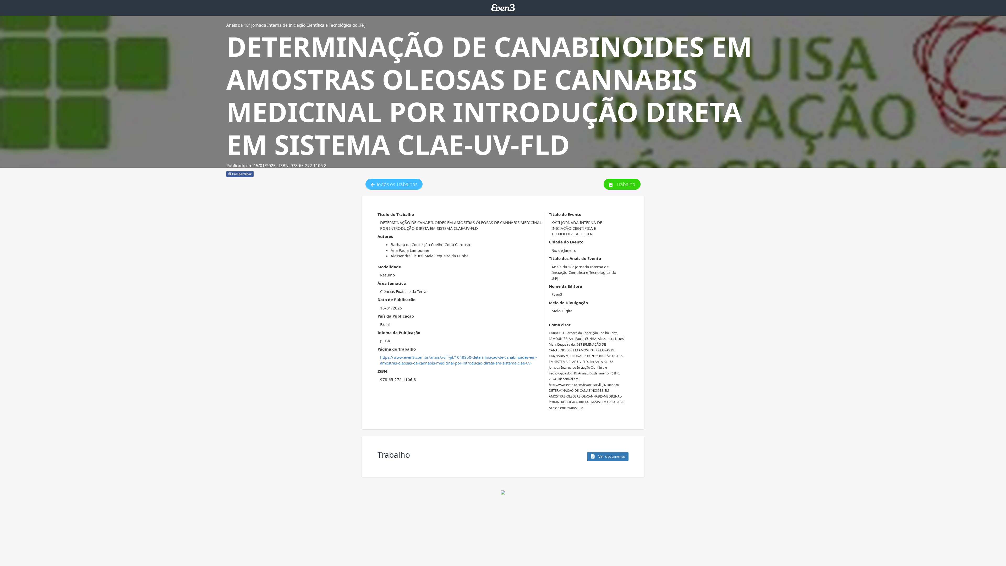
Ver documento (611, 456)
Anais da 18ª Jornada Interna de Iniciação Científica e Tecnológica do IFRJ (295, 25)
